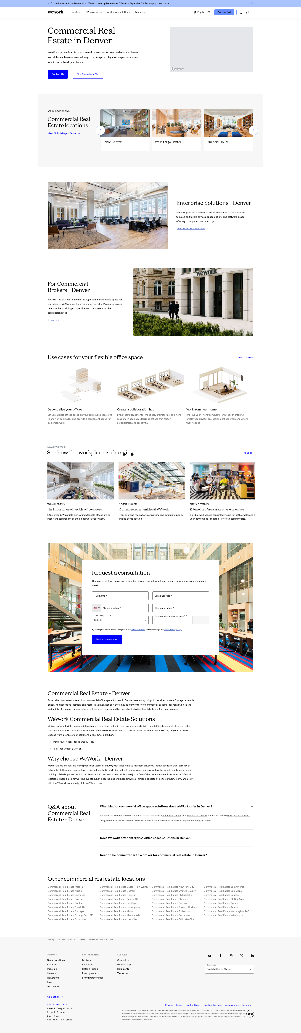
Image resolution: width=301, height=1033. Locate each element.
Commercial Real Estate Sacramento (172, 915)
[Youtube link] (209, 955)
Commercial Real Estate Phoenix (170, 899)
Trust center (54, 986)
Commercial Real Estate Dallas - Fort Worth (124, 887)
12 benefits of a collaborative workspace (217, 509)
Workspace (53, 940)
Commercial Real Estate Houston (118, 895)
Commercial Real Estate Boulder (66, 903)
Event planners (90, 973)
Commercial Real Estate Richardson (171, 911)
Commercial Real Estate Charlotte (66, 907)
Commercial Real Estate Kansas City (119, 899)
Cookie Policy (193, 1005)
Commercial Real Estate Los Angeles (120, 907)
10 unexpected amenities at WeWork (144, 509)
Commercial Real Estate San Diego (223, 891)
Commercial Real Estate (73, 940)
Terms (179, 1005)
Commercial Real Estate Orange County (174, 891)
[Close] (252, 3)
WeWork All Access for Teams (69, 742)
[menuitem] (76, 12)
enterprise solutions (238, 815)
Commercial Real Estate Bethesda (66, 895)
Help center (123, 969)
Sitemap (246, 1005)
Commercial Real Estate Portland (170, 903)
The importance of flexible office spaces (74, 509)
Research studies (56, 504)
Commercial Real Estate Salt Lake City (173, 919)
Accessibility (232, 1005)
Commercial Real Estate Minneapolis (120, 915)
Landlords (87, 964)
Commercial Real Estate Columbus (67, 919)
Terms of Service (138, 630)
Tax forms (122, 973)
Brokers (86, 960)
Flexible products (200, 504)
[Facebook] (220, 955)
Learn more (163, 3)
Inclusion (52, 969)
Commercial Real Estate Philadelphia (172, 895)
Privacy (169, 1005)
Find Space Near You (88, 74)
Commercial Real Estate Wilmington (223, 915)
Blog (49, 982)
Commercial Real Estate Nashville (118, 919)
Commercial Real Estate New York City (173, 887)
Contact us (123, 960)
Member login (124, 964)
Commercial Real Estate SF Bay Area (224, 899)
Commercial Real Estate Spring (221, 903)
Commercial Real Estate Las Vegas (118, 903)
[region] (211, 49)
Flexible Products (128, 504)
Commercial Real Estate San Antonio (224, 887)
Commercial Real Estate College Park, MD (70, 915)
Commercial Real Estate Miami (116, 911)
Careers (51, 973)
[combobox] (96, 608)
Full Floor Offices (62, 748)
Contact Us (58, 74)
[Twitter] (241, 955)
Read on (248, 453)
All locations (54, 997)
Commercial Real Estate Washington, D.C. (227, 911)
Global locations (56, 960)
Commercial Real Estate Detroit (117, 891)
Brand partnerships (92, 977)
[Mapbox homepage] (178, 69)
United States (96, 940)
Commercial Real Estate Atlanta (65, 887)
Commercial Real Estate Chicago (66, 911)
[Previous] (48, 3)
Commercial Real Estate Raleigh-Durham (174, 907)
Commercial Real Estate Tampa (221, 907)
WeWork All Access (197, 815)
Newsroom (53, 977)
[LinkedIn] (252, 955)
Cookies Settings (212, 1005)
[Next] (51, 3)
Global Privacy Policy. (173, 630)
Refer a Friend (90, 969)
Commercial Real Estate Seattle (221, 895)
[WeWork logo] (55, 11)
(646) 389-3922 (57, 1004)
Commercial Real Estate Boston (65, 899)
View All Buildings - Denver (62, 133)
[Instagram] (231, 955)
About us (52, 964)
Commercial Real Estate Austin (65, 891)
